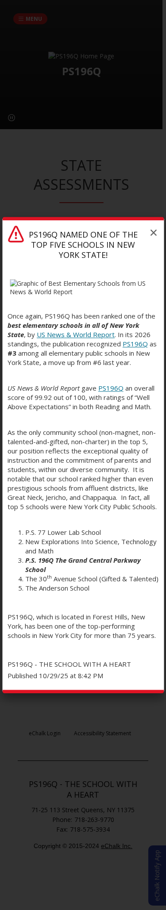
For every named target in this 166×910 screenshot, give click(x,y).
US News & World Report (76, 334)
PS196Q (135, 343)
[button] (153, 232)
